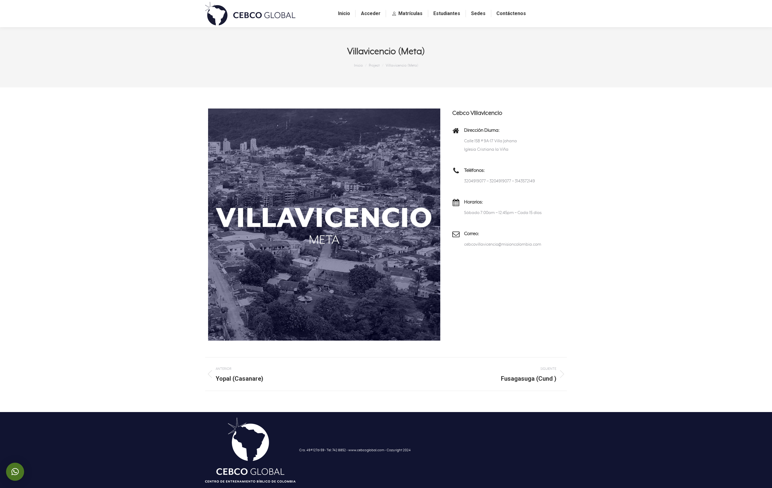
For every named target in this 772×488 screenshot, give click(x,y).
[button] (15, 472)
